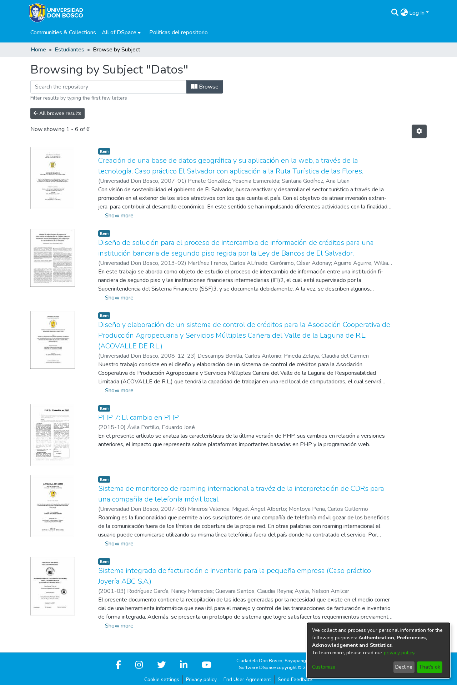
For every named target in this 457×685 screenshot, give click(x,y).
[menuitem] (121, 32)
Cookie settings (161, 679)
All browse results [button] (59, 113)
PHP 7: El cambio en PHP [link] (138, 417)
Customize (323, 667)
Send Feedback (295, 679)
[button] (394, 13)
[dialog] (378, 650)
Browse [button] (208, 87)
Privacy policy (201, 679)
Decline (403, 667)
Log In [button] (417, 13)
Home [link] (38, 50)
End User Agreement (247, 679)
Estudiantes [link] (69, 50)
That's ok (429, 667)
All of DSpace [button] (119, 32)
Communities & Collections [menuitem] (63, 32)
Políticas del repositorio (178, 32)
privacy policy (399, 652)
